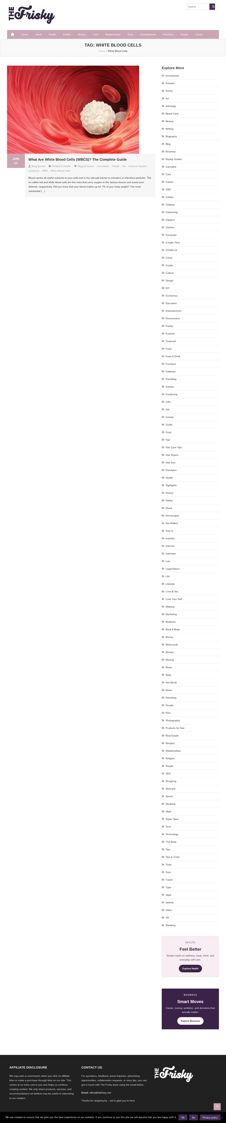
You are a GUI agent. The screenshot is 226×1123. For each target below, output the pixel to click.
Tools (168, 864)
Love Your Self (174, 599)
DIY (168, 288)
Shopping (171, 781)
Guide (169, 424)
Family (169, 326)
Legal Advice (173, 568)
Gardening (171, 394)
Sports (169, 796)
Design (169, 280)
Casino (169, 181)
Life (168, 576)
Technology (172, 834)
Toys (168, 872)
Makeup (170, 606)
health (115, 166)
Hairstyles (171, 470)
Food (168, 348)
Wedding (171, 925)
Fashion (170, 333)
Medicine (171, 621)
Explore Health (190, 968)
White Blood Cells (60, 170)
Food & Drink (173, 356)
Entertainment (148, 34)
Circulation (103, 166)
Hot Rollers (172, 523)
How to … (171, 530)
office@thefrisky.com (100, 1092)
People (169, 705)
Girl (168, 409)
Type (168, 887)
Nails (168, 675)
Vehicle (170, 902)
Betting (169, 128)
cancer (91, 166)
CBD (168, 189)
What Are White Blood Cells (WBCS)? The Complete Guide (77, 159)
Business (171, 151)
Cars (168, 174)
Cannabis (171, 166)
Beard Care (172, 113)
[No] (221, 1117)
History (169, 492)
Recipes (170, 743)
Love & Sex (172, 591)
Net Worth (171, 682)
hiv (124, 166)
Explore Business (190, 1021)
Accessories (172, 75)
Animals (170, 83)
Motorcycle (172, 644)
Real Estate (172, 735)
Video (169, 910)
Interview (171, 553)
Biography (171, 136)
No (193, 1117)
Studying (170, 803)
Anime (169, 90)
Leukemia (33, 170)
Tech (168, 826)
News (38, 34)
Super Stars (172, 819)
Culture (170, 272)
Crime (169, 257)
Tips (168, 849)
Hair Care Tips (174, 447)
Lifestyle (170, 583)
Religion (170, 758)
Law (168, 561)
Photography (173, 720)
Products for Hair (175, 728)
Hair (168, 439)
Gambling (171, 379)
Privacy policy (210, 1117)
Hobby (169, 500)
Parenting (168, 34)
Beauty (169, 121)
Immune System (138, 166)
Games (170, 386)
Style (130, 34)
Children (170, 204)
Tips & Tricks (173, 857)
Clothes (170, 227)
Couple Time (173, 242)
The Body (171, 841)
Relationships (112, 34)
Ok (183, 1117)
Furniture (171, 364)
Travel (198, 34)
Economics (172, 295)
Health (52, 34)
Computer (171, 235)
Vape (168, 894)
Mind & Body (173, 629)
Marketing (171, 614)
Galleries (171, 371)
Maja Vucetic (38, 166)
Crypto (169, 265)
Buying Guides (174, 159)
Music (169, 667)
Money (169, 637)
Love (95, 34)
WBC (45, 170)
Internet (170, 546)
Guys (168, 432)
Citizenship (172, 212)
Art (167, 98)
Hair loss (170, 462)
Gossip (169, 417)
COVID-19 (171, 250)
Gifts (168, 401)
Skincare (170, 788)
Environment (173, 318)
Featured (171, 341)
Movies (82, 34)
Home (25, 34)
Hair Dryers (172, 455)
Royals (184, 34)
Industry (170, 538)
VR (167, 917)
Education (171, 303)
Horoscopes (172, 515)
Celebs (67, 34)
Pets (168, 712)
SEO (168, 773)
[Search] (212, 7)
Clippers (170, 219)
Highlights (171, 485)
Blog (168, 144)
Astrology (171, 106)
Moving (170, 659)
